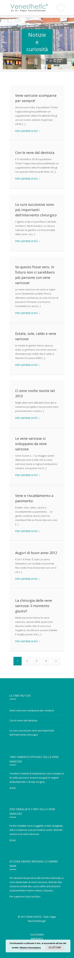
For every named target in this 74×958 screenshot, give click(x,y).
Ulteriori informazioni (30, 947)
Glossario (37, 934)
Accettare (55, 947)
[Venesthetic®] (37, 7)
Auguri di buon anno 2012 (36, 552)
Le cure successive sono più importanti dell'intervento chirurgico (36, 209)
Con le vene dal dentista (34, 152)
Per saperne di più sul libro (24, 896)
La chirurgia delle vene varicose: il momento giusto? (33, 605)
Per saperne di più (27, 131)
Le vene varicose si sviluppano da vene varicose (31, 443)
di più (12, 788)
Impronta (37, 938)
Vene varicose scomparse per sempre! (31, 710)
